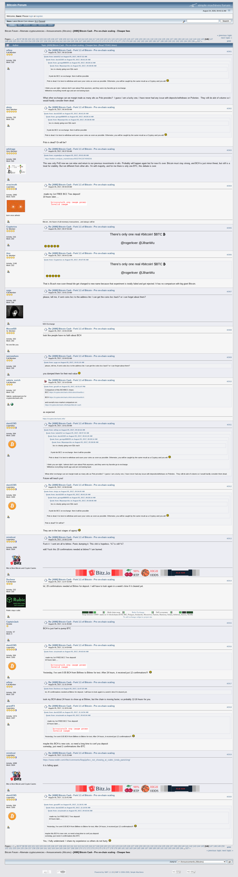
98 (23, 39)
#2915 (229, 623)
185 (150, 41)
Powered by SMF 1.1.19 (104, 872)
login (31, 16)
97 (20, 39)
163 (65, 41)
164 (68, 41)
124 (121, 39)
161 (57, 41)
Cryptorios (11, 227)
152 (22, 41)
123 (117, 39)
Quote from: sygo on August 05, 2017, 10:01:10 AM (64, 362)
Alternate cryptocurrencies (32, 31)
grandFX (10, 706)
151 (18, 41)
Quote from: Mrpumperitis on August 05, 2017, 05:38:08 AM (73, 66)
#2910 (229, 381)
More (50, 25)
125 (124, 39)
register (39, 16)
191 (173, 41)
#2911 (229, 425)
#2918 (229, 707)
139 (179, 39)
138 (175, 39)
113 (79, 39)
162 (61, 41)
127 (132, 39)
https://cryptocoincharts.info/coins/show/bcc (66, 392)
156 (37, 41)
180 (131, 41)
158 (45, 41)
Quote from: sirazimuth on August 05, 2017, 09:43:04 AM (66, 651)
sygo (8, 290)
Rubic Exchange (138, 612)
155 (33, 41)
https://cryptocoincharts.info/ (54, 419)
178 (123, 41)
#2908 (229, 330)
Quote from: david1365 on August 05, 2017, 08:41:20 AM (68, 60)
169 (88, 41)
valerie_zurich (13, 380)
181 (134, 41)
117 (94, 39)
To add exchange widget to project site (137, 617)
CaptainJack (12, 622)
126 (128, 39)
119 (101, 39)
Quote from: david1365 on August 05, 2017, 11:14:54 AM (66, 712)
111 (71, 39)
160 (53, 41)
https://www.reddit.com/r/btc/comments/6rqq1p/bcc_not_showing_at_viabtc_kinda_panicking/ (86, 760)
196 (193, 41)
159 (49, 41)
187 (158, 41)
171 (96, 41)
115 (86, 39)
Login (34, 25)
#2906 (229, 255)
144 (198, 39)
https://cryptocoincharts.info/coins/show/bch (66, 397)
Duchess (10, 579)
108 (60, 39)
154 (30, 41)
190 (169, 41)
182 (138, 41)
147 (211, 39)
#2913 (229, 538)
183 (142, 41)
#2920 (229, 797)
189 (166, 41)
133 (156, 39)
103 (41, 39)
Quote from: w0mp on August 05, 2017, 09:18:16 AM (64, 430)
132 (152, 39)
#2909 (229, 357)
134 (159, 39)
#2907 (229, 292)
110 (68, 39)
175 (111, 41)
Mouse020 (11, 329)
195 (189, 41)
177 (119, 41)
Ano (8, 253)
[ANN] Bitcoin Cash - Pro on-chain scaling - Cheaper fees (101, 31)
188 (162, 41)
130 (144, 39)
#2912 (229, 486)
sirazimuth (11, 184)
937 (199, 41)
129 (140, 39)
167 (80, 41)
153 (26, 41)
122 (113, 39)
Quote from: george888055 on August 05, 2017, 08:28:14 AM (71, 63)
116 (90, 39)
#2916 (229, 646)
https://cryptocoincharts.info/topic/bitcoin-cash (63, 405)
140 (183, 39)
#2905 (229, 228)
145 (202, 39)
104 (45, 39)
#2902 (229, 108)
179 (127, 41)
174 (107, 41)
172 (100, 41)
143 (194, 39)
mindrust (10, 537)
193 (181, 41)
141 (187, 39)
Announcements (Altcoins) (58, 31)
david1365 (11, 423)
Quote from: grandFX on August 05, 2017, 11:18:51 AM (65, 804)
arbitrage (10, 149)
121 (109, 39)
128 (136, 39)
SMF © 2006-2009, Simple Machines (129, 872)
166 (76, 41)
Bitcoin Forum (11, 31)
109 (64, 39)
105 (49, 39)
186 (154, 41)
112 (75, 39)
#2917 (229, 684)
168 (84, 41)
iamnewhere (12, 356)
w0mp (9, 50)
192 (177, 41)
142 (191, 39)
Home (12, 25)
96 (18, 39)
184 (146, 41)
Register (42, 25)
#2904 (229, 186)
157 (41, 41)
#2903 (229, 150)
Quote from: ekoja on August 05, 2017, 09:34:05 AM (64, 491)
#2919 (229, 754)
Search (27, 25)
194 (185, 41)
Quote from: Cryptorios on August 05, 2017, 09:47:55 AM (66, 260)
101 (33, 39)
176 (115, 41)
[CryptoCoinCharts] (11, 404)
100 (29, 39)
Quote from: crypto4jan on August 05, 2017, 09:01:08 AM (66, 155)
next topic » (226, 38)
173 (103, 41)
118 (97, 39)
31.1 (36, 21)
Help (20, 25)
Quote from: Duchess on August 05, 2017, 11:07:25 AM (65, 689)
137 (171, 39)
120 (105, 39)
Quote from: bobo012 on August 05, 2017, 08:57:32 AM (65, 56)
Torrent (42, 21)
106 (52, 39)
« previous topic (224, 35)
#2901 (229, 51)
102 (37, 39)
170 (92, 41)
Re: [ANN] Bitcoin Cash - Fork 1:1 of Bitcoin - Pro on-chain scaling (81, 50)
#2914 (229, 581)
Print (229, 41)
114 (83, 39)
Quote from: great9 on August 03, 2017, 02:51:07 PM (64, 386)
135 (163, 39)
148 (6, 41)
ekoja (9, 107)
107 (56, 39)
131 (148, 39)
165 (72, 41)
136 (167, 39)
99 (26, 39)
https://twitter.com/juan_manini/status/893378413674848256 (68, 159)
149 (10, 41)
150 (14, 41)
